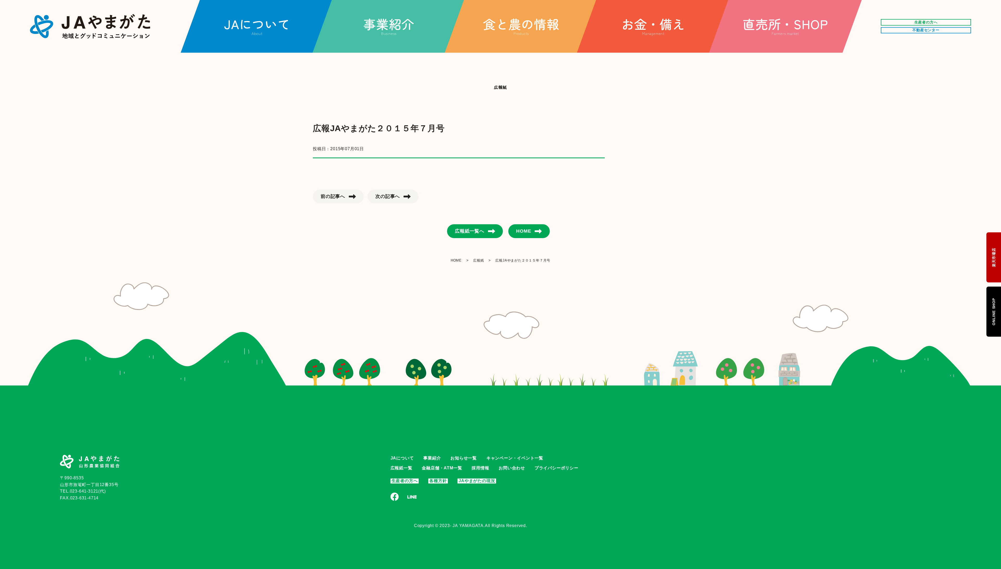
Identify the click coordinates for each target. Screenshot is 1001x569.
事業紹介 (432, 458)
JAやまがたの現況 (477, 481)
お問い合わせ (512, 468)
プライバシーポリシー (556, 468)
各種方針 (438, 481)
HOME (523, 231)
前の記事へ (333, 196)
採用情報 (480, 468)
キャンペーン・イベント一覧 (514, 458)
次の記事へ (387, 196)
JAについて (402, 458)
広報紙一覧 (401, 468)
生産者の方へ (405, 481)
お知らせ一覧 (463, 458)
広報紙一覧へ (469, 231)
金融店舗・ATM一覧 (442, 468)
